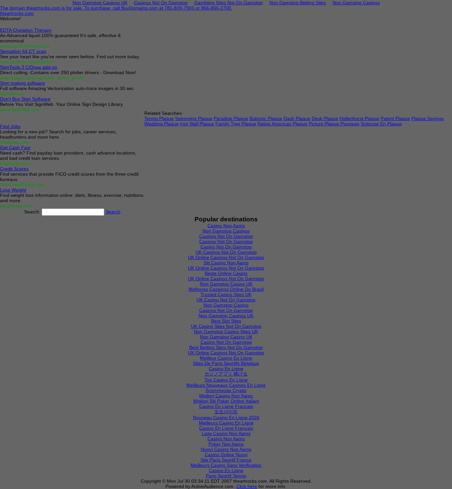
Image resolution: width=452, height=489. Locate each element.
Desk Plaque (325, 118)
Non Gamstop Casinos (226, 231)
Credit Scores (14, 168)
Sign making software (22, 83)
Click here (246, 486)
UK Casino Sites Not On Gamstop (226, 326)
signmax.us (12, 93)
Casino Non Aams (226, 225)
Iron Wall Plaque (197, 123)
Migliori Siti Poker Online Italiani (226, 401)
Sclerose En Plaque (381, 123)
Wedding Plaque (161, 123)
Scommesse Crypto (226, 390)
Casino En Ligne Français (226, 406)
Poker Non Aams (226, 444)
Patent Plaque (395, 118)
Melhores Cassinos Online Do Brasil (226, 289)
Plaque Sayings (427, 118)
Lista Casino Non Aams (226, 433)
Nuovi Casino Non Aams (226, 449)
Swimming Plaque (193, 118)
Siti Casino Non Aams (226, 262)
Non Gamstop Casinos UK (226, 315)
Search (113, 211)
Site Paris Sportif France (226, 460)
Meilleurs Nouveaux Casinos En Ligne (226, 385)
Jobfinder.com (14, 142)
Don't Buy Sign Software (25, 99)
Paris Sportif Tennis (226, 475)
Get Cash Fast (15, 147)
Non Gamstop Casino (226, 305)
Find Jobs (10, 126)
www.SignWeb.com (20, 109)
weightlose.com (16, 205)
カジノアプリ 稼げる (226, 374)
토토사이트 (226, 411)
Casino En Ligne (226, 368)
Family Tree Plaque (235, 123)
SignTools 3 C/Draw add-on (28, 67)
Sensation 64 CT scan (23, 51)
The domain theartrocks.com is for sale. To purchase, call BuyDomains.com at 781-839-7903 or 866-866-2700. (116, 8)
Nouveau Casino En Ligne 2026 (226, 417)
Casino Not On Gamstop (226, 246)
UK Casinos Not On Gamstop (226, 252)
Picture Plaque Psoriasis (334, 123)
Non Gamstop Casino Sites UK (226, 331)
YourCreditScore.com (22, 184)
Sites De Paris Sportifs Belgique (226, 363)
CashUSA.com (15, 163)
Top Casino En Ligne (226, 379)
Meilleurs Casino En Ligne (226, 422)
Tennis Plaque (159, 118)
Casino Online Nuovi (226, 454)
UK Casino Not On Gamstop (226, 299)
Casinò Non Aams (226, 438)
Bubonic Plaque (265, 118)
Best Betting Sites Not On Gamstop (226, 347)
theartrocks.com (17, 13)
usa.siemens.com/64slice (26, 62)
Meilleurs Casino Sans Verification (226, 465)
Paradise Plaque (231, 118)
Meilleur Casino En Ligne (226, 358)
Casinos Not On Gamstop (226, 236)
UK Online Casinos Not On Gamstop (226, 257)
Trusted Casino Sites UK (226, 294)
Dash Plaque (297, 118)
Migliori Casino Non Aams (226, 395)
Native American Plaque (282, 123)
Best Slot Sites (226, 321)
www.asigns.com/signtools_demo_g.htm (42, 77)
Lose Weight (13, 190)
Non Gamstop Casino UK (226, 284)
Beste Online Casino (226, 273)
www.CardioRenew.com (24, 46)
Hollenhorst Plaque (359, 118)
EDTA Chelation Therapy (26, 30)
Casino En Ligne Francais (226, 428)
